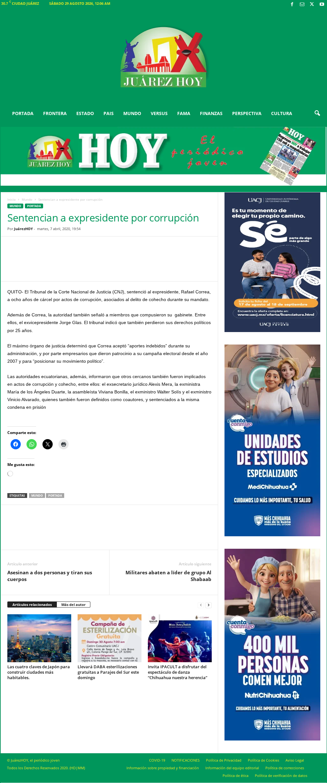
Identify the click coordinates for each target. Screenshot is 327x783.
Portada (55, 495)
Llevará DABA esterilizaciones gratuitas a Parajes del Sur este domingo (108, 672)
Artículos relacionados (32, 604)
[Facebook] (292, 4)
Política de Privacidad (223, 760)
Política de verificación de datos (281, 775)
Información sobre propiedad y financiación (162, 767)
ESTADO (85, 113)
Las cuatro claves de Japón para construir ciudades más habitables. (38, 672)
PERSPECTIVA (247, 113)
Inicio (11, 199)
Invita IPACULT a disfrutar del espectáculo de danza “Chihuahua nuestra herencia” (177, 672)
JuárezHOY (23, 228)
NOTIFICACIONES (185, 760)
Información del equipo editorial (232, 767)
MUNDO (132, 113)
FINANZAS (211, 113)
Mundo (27, 199)
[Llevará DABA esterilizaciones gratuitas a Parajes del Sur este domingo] (109, 638)
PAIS (108, 113)
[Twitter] (312, 4)
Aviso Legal (294, 760)
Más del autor (73, 604)
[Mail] (302, 4)
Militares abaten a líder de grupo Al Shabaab (168, 575)
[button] (317, 113)
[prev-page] (201, 604)
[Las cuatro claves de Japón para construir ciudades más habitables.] (39, 638)
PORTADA (23, 113)
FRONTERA (55, 113)
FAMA (183, 113)
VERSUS (159, 113)
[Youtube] (322, 4)
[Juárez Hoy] (164, 57)
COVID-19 (157, 760)
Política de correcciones (284, 767)
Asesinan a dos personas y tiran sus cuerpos (49, 575)
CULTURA (281, 113)
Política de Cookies (263, 760)
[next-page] (208, 604)
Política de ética (235, 775)
